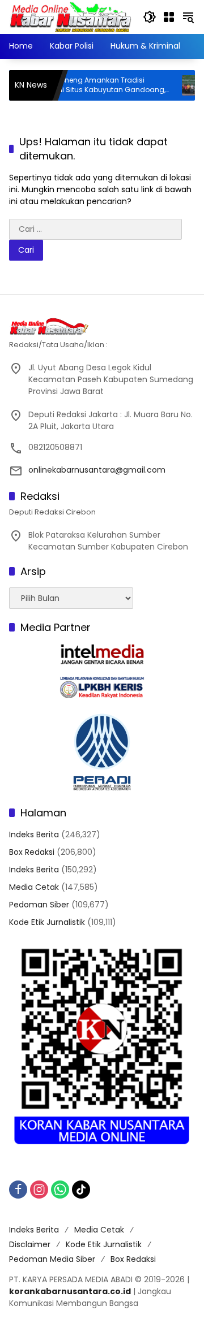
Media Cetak (34, 887)
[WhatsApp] (60, 1189)
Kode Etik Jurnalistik (47, 922)
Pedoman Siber (39, 904)
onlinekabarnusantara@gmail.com (96, 469)
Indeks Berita (34, 834)
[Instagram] (39, 1189)
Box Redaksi (31, 852)
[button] (149, 17)
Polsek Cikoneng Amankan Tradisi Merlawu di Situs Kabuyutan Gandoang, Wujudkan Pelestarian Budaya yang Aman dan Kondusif (81, 85)
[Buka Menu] (169, 17)
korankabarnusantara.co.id (70, 1291)
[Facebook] (18, 1189)
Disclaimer (29, 1244)
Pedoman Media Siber (52, 1259)
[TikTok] (81, 1189)
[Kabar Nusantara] (70, 16)
